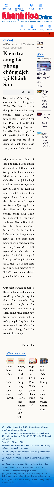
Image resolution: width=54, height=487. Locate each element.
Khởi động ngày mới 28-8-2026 (46, 140)
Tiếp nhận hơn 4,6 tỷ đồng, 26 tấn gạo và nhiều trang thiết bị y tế (32, 386)
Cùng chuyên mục (16, 353)
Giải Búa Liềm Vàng (11, 44)
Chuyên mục (6, 9)
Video (41, 54)
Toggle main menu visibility (51, 33)
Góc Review (32, 30)
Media (41, 9)
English (49, 30)
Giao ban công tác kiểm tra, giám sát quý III (10, 382)
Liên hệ (41, 30)
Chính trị (8, 40)
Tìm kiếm (22, 30)
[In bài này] (28, 92)
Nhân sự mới (31, 9)
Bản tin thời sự (43, 59)
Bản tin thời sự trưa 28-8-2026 (46, 120)
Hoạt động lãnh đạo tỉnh (19, 10)
